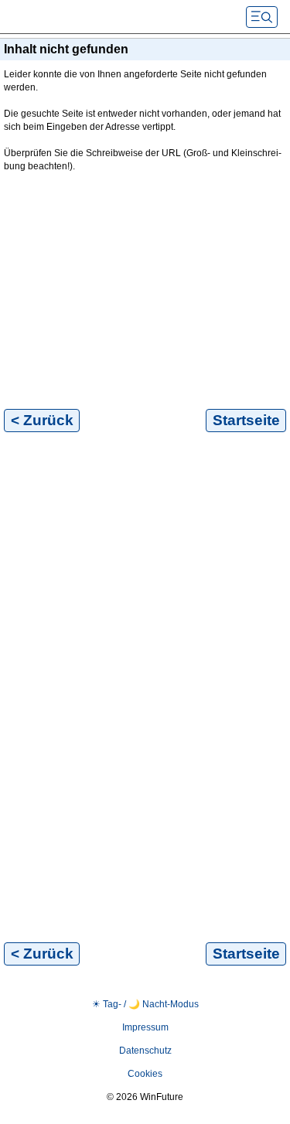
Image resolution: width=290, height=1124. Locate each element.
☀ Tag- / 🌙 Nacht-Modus (145, 1004)
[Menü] (262, 17)
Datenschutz (145, 1050)
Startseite (246, 420)
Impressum (145, 1027)
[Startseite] (123, 17)
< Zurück (42, 420)
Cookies (145, 1073)
